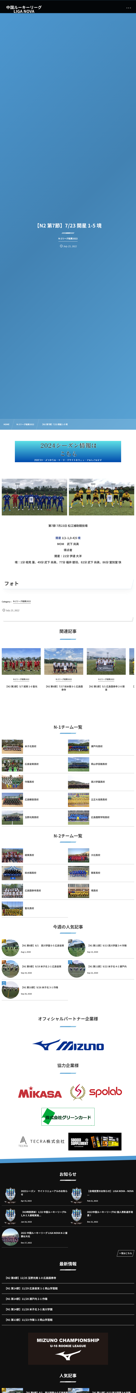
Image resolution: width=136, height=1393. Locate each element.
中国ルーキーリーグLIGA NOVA (24, 9)
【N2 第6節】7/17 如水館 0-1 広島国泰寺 (64, 688)
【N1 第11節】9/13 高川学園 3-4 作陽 (107, 945)
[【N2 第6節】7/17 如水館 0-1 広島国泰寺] (63, 661)
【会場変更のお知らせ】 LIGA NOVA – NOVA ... (110, 1192)
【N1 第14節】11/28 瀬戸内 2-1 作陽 (25, 1299)
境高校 (94, 890)
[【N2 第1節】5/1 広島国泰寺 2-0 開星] (106, 661)
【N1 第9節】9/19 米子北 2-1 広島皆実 (41, 966)
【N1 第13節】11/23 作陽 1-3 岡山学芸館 (28, 1320)
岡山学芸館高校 (99, 764)
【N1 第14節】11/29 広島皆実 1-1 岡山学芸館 (31, 1288)
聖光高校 (29, 908)
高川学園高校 (98, 781)
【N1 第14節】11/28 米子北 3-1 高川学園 (28, 1309)
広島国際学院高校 (100, 817)
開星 (58, 538)
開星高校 (95, 872)
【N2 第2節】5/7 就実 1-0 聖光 (21, 686)
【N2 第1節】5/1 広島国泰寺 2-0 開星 (106, 688)
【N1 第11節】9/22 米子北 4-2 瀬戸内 (107, 966)
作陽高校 (29, 781)
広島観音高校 (32, 799)
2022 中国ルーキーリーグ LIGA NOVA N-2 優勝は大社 (44, 1234)
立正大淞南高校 (99, 799)
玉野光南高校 (32, 817)
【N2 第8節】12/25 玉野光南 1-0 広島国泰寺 (30, 1278)
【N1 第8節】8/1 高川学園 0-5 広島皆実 (42, 945)
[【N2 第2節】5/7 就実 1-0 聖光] (21, 661)
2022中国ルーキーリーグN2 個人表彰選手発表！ (110, 1213)
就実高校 (29, 855)
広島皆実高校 (32, 764)
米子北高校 (30, 746)
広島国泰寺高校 (33, 890)
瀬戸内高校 (97, 746)
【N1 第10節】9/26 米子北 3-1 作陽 (39, 987)
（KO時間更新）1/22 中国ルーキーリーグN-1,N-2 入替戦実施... (44, 1213)
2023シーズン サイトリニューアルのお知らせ (44, 1192)
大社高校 (95, 855)
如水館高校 (30, 872)
